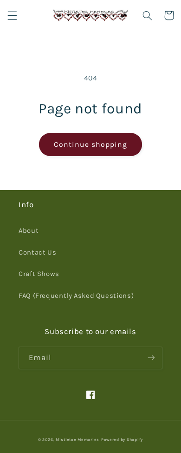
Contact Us (37, 252)
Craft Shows (39, 274)
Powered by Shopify (122, 439)
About (29, 231)
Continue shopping (91, 144)
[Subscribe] (151, 358)
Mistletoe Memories (77, 439)
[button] (12, 15)
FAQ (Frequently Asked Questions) (76, 296)
